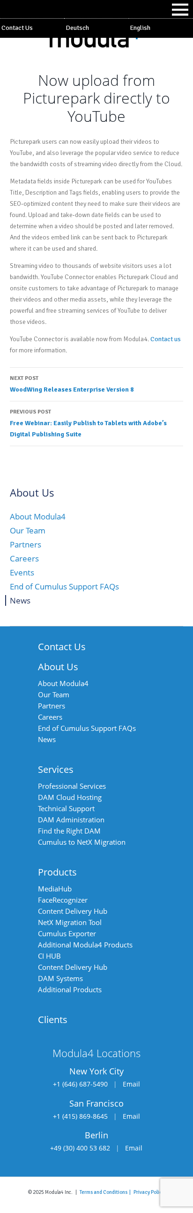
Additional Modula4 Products (85, 944)
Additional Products (70, 989)
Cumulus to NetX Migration (82, 842)
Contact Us (17, 28)
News (20, 600)
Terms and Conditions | (107, 1192)
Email (131, 1084)
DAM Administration (71, 819)
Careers (24, 558)
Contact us (165, 339)
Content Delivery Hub (72, 911)
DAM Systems (60, 978)
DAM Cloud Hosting (70, 797)
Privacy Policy (149, 1192)
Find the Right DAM (69, 830)
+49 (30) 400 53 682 (80, 1147)
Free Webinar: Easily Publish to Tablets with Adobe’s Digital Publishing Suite (88, 423)
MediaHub (55, 888)
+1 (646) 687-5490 (80, 1084)
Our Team (27, 530)
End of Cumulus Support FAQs (64, 586)
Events (22, 572)
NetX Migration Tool (70, 922)
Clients (52, 1019)
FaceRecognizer (63, 899)
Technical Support (66, 808)
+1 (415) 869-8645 (80, 1116)
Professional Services (72, 786)
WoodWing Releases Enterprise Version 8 (72, 384)
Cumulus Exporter (67, 933)
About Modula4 (38, 516)
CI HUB (49, 956)
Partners (25, 544)
